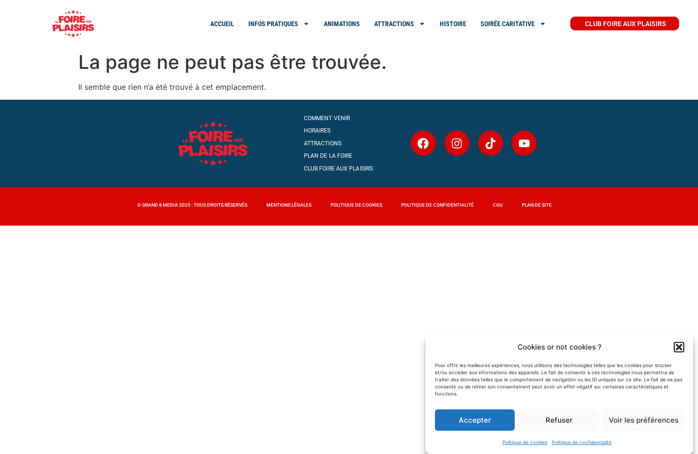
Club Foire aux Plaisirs (338, 168)
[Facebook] (423, 143)
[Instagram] (457, 143)
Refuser (559, 420)
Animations (342, 24)
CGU (498, 205)
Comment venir (327, 118)
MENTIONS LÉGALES (288, 205)
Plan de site (537, 205)
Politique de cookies (524, 442)
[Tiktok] (490, 143)
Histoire (453, 24)
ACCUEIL (222, 24)
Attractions (322, 143)
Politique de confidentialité (582, 442)
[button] (679, 347)
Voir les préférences (644, 420)
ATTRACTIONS (394, 24)
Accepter (475, 420)
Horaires (317, 130)
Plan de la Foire (328, 155)
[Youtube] (524, 143)
